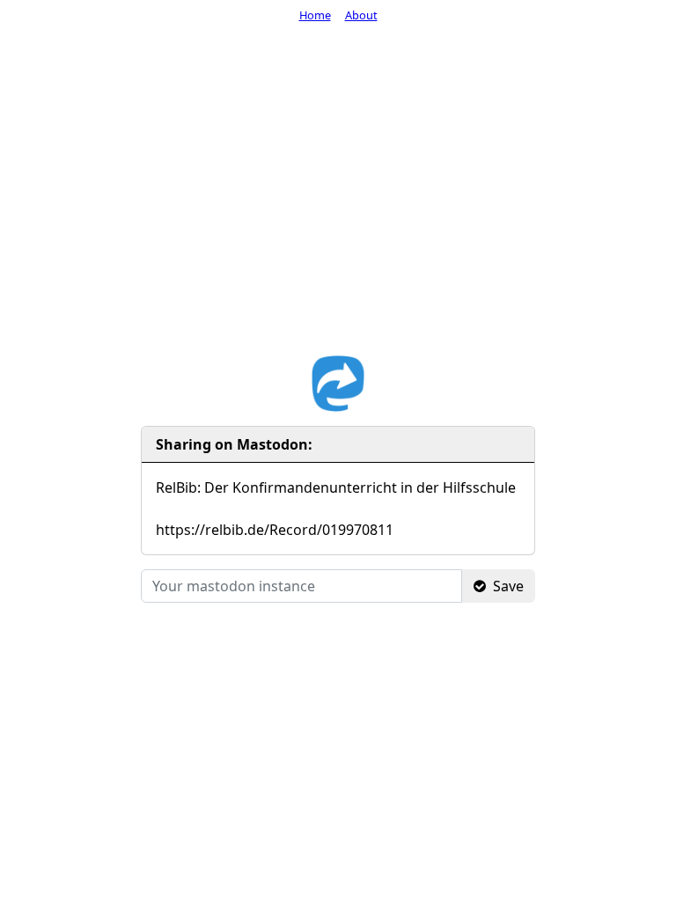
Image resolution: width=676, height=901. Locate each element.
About (361, 15)
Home (315, 15)
